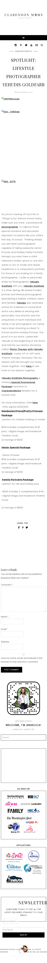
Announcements (23, 51)
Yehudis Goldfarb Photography (20, 378)
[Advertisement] (23, 549)
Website (5, 641)
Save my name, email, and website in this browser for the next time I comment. (21, 660)
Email (4, 629)
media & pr (29, 729)
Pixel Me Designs (40, 952)
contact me (17, 729)
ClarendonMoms (11, 390)
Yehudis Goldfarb (33, 286)
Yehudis (21, 302)
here (29, 366)
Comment (7, 584)
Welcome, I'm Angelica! (23, 725)
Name (4, 616)
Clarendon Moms (23, 16)
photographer (10, 226)
